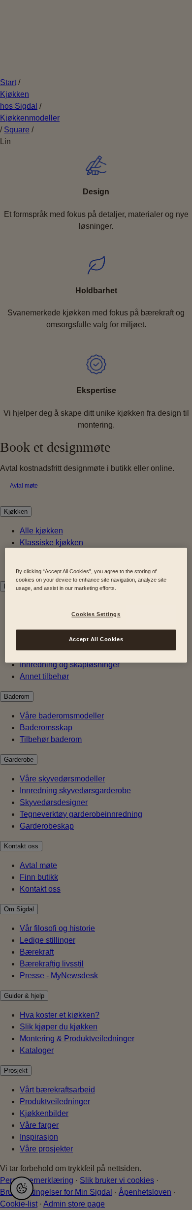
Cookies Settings (95, 614)
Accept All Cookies (96, 639)
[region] (96, 605)
